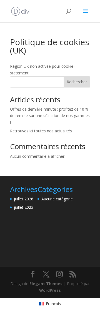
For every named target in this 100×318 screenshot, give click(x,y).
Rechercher (77, 81)
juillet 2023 (23, 207)
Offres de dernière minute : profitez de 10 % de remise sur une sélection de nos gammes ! (50, 115)
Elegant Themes (45, 283)
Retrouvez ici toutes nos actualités (41, 130)
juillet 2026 (23, 199)
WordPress (50, 290)
